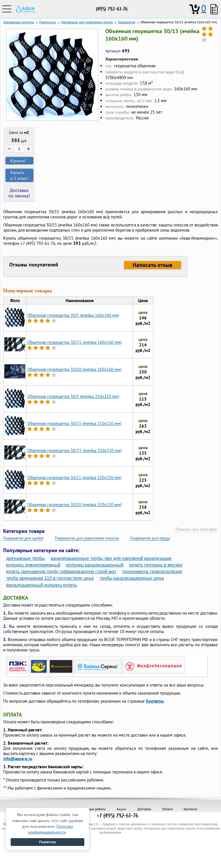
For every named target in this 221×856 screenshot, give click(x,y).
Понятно (47, 842)
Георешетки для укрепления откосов (87, 538)
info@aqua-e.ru (17, 758)
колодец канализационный (94, 565)
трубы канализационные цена (132, 578)
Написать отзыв (152, 265)
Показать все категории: (197, 529)
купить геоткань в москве (156, 565)
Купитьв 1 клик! (19, 175)
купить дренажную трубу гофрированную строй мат (61, 571)
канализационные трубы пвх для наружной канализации (111, 558)
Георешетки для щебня (23, 538)
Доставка (144, 809)
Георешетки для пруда (150, 538)
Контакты (155, 701)
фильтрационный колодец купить (41, 585)
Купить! (18, 160)
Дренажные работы (91, 809)
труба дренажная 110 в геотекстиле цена (50, 578)
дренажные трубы (25, 558)
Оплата (167, 809)
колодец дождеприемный (33, 565)
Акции (121, 809)
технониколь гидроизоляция (152, 571)
